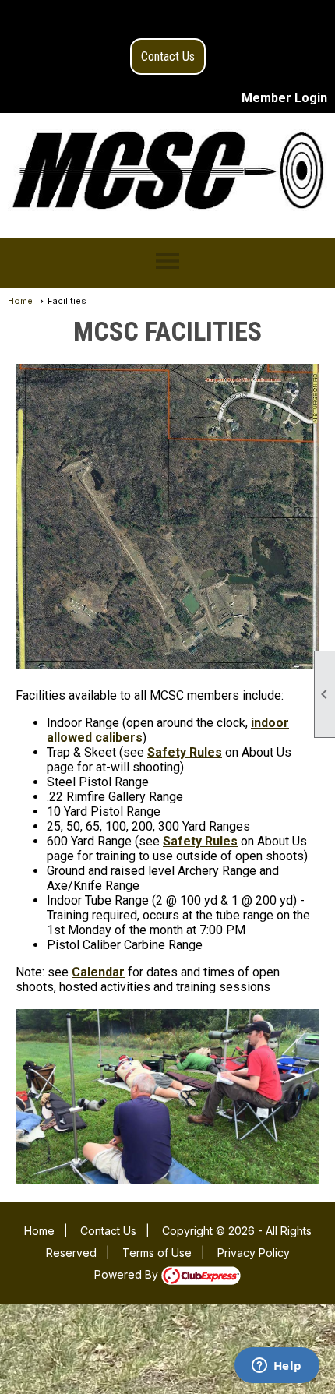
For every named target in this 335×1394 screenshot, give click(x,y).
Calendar (98, 972)
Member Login (284, 97)
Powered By (127, 1274)
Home (20, 300)
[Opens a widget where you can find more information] (276, 1366)
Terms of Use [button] (157, 1252)
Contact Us (168, 56)
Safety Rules (184, 752)
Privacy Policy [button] (253, 1252)
